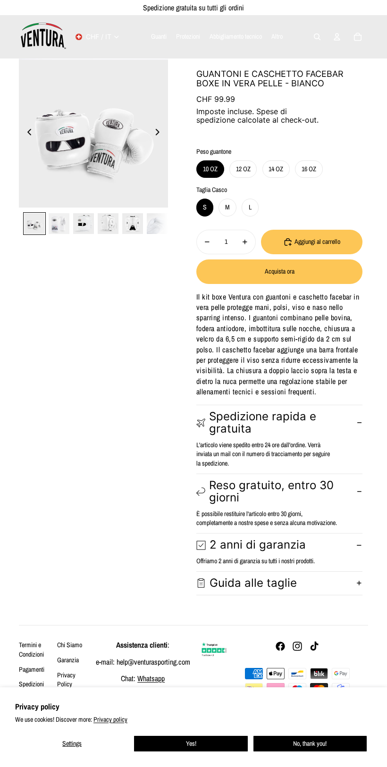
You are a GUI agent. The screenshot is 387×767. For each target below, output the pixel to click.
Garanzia (68, 660)
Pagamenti (31, 669)
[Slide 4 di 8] (108, 223)
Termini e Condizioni (31, 650)
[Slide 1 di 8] (34, 223)
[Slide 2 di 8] (59, 223)
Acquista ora (279, 271)
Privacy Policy (66, 680)
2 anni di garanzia (258, 544)
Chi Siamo (69, 645)
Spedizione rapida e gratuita (262, 422)
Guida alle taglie (253, 583)
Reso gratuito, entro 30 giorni (271, 491)
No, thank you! (310, 743)
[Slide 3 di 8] (83, 223)
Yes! (191, 743)
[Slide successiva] (160, 133)
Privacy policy (110, 719)
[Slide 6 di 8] (157, 223)
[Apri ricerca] (317, 36)
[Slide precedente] (26, 133)
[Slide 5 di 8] (132, 223)
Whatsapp (151, 678)
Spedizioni (31, 684)
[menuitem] (277, 36)
